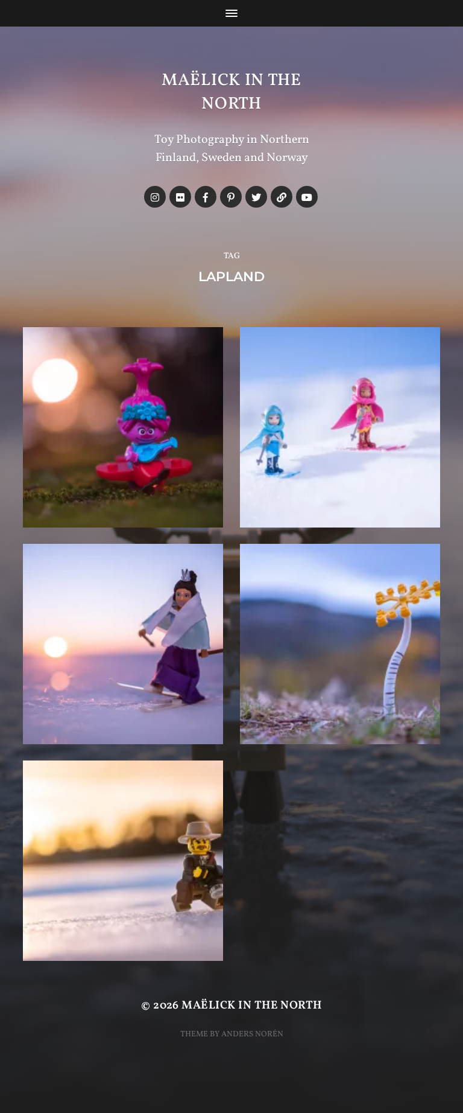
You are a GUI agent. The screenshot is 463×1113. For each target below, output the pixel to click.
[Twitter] (256, 197)
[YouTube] (307, 197)
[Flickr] (180, 197)
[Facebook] (205, 197)
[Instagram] (155, 197)
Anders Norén (252, 1034)
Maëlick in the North (231, 92)
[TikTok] (281, 197)
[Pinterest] (231, 197)
